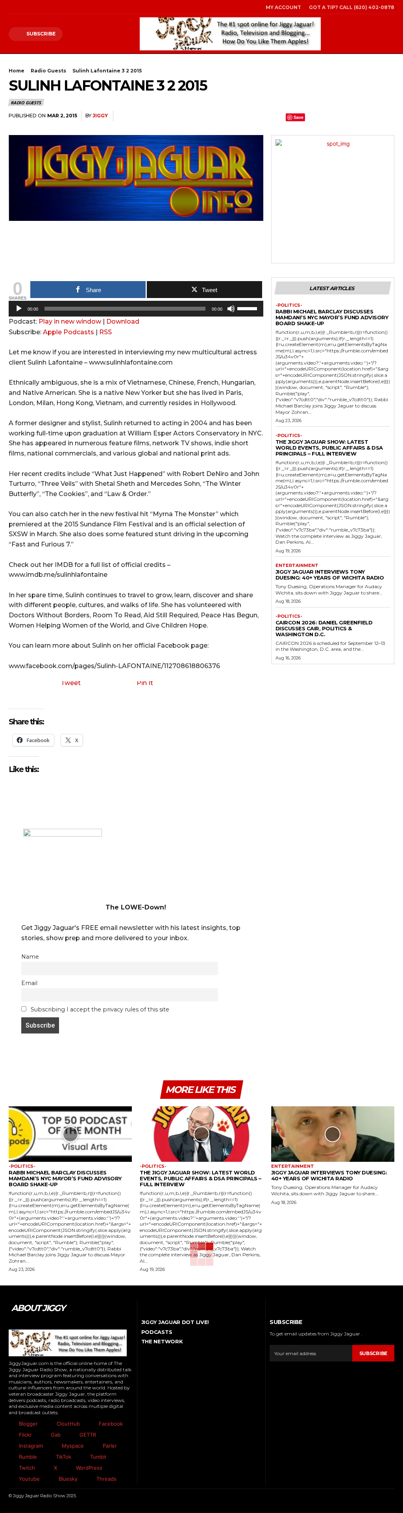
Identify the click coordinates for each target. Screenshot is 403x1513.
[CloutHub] (48, 1424)
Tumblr (98, 1457)
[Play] (19, 309)
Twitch (27, 1468)
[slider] (248, 308)
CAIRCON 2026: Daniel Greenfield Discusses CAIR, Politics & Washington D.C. (324, 628)
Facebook (111, 1423)
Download (122, 321)
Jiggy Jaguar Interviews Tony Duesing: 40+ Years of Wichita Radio (329, 575)
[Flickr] (10, 1435)
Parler (110, 1446)
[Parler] (94, 1446)
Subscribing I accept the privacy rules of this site (99, 1009)
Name (30, 956)
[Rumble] (10, 1457)
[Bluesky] (50, 1479)
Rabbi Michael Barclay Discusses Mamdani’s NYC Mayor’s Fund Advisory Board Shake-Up (331, 317)
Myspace (73, 1446)
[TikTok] (32, 7)
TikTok (63, 1457)
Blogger (28, 1423)
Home (16, 71)
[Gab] (42, 1435)
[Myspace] (53, 1446)
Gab (56, 1435)
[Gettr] (386, 116)
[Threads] (88, 1479)
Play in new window (70, 321)
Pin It (145, 683)
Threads (106, 1479)
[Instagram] (21, 7)
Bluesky (68, 1479)
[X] (43, 7)
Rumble (28, 1457)
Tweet (71, 683)
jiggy (100, 116)
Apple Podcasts (68, 332)
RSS (105, 332)
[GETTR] (71, 1435)
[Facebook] (10, 7)
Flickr (25, 1435)
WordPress (89, 1468)
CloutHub (68, 1423)
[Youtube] (10, 1479)
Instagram (31, 1446)
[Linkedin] (332, 116)
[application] (136, 311)
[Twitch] (10, 1468)
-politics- (288, 305)
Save (298, 117)
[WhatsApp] (314, 116)
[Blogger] (10, 1424)
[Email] (350, 116)
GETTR (87, 1435)
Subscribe (373, 1353)
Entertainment (296, 565)
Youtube (29, 1479)
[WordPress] (67, 1468)
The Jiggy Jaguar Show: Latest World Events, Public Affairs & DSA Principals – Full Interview (329, 448)
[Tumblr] (368, 116)
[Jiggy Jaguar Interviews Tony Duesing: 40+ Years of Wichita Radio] (332, 1134)
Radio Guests (48, 71)
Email (29, 983)
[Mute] (231, 309)
